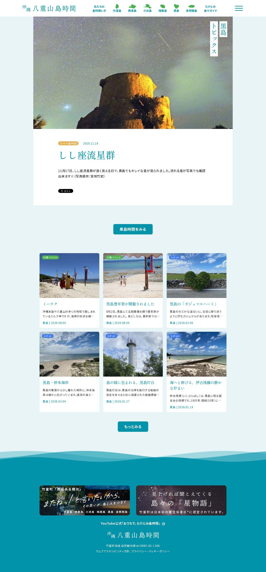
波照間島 (191, 10)
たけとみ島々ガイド (210, 8)
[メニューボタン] (239, 8)
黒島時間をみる (133, 229)
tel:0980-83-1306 (148, 546)
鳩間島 (163, 10)
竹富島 (117, 10)
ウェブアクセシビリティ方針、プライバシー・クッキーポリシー (133, 551)
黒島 (176, 10)
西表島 (132, 10)
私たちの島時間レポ (99, 8)
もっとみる (133, 426)
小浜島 (147, 10)
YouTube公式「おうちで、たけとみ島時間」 (133, 523)
